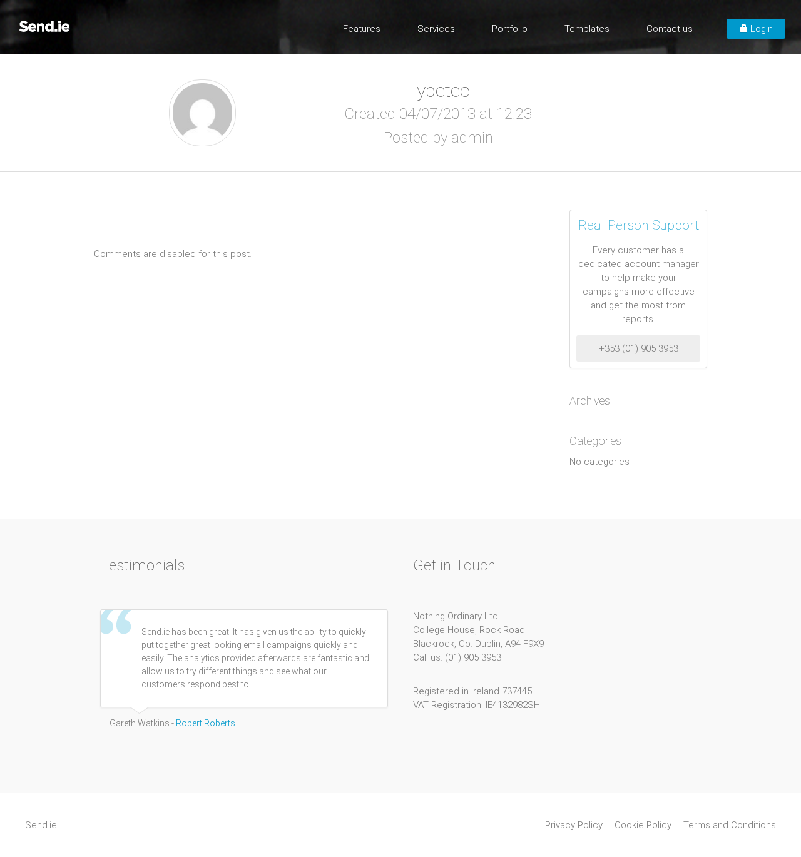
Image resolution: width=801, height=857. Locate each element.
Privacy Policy (574, 825)
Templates (587, 28)
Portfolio (510, 28)
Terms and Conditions (729, 825)
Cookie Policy (643, 825)
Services (436, 28)
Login (760, 28)
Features (361, 28)
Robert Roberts (205, 723)
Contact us (669, 28)
